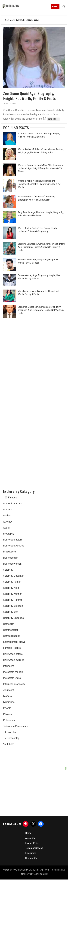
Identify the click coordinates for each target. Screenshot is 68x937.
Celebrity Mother (12, 593)
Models (7, 696)
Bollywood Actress (13, 545)
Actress (7, 509)
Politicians (9, 720)
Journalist (8, 690)
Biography (8, 533)
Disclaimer (30, 853)
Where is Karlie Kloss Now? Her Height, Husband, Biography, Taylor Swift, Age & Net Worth (39, 184)
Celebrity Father (12, 581)
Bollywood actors (12, 539)
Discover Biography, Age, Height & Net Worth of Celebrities (37, 870)
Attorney (7, 521)
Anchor (7, 515)
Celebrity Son (10, 611)
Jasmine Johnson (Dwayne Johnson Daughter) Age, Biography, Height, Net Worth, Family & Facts (41, 247)
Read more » (53, 119)
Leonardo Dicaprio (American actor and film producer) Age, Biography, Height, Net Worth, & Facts (41, 310)
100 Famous (10, 497)
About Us (30, 838)
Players (7, 714)
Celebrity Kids (11, 587)
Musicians (9, 702)
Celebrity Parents (12, 599)
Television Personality (15, 726)
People (7, 708)
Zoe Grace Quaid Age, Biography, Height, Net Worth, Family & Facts (29, 95)
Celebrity (8, 569)
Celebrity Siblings (13, 605)
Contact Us (31, 858)
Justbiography (41, 874)
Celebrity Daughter (13, 575)
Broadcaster (10, 551)
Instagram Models (13, 671)
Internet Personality (14, 684)
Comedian (8, 623)
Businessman (10, 557)
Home (28, 833)
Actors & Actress (12, 503)
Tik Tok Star (9, 732)
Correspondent (11, 635)
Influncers (8, 665)
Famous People (12, 647)
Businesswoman (12, 563)
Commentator (10, 629)
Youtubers (8, 744)
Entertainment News (14, 641)
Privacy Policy (32, 843)
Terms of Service (34, 848)
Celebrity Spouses (13, 617)
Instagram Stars (12, 677)
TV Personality (11, 738)
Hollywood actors (13, 653)
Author (6, 527)
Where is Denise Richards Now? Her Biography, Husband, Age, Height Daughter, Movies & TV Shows (41, 168)
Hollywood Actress (13, 659)
